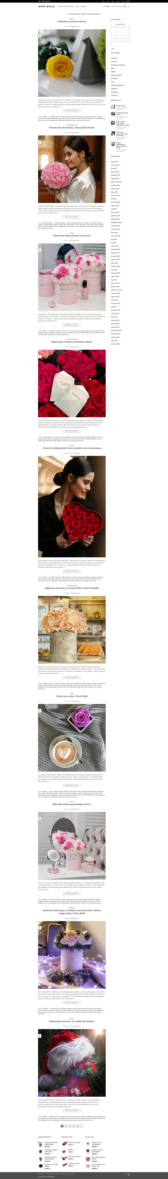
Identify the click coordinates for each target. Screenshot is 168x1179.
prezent (78, 118)
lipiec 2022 (114, 161)
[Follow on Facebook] (125, 1)
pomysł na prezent (71, 118)
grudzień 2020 (115, 215)
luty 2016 (114, 280)
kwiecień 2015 (115, 310)
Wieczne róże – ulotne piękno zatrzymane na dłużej (122, 123)
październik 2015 (116, 290)
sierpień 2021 (115, 189)
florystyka (68, 116)
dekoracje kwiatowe (92, 791)
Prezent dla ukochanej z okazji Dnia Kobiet (72, 127)
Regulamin (41, 1174)
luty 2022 (114, 168)
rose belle (83, 118)
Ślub (112, 82)
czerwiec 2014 (115, 344)
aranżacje (53, 899)
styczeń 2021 (115, 212)
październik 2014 (116, 330)
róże (46, 120)
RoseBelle (89, 118)
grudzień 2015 (115, 286)
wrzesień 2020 (115, 226)
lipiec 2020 (114, 232)
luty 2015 (114, 317)
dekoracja (83, 791)
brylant (61, 791)
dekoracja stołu (86, 1008)
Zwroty (63, 1174)
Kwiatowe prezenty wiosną (72, 21)
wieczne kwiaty (79, 120)
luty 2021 (114, 209)
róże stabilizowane (52, 120)
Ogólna (72, 18)
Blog (113, 1)
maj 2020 (114, 239)
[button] (106, 6)
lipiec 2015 (114, 300)
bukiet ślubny (73, 791)
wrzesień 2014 (115, 334)
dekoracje (93, 1008)
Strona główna (63, 6)
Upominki (114, 88)
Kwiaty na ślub (120, 105)
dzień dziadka (76, 683)
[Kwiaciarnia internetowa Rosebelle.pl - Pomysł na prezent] (47, 6)
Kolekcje (113, 61)
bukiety (63, 116)
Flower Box (74, 116)
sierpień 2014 (115, 337)
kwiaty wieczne (62, 118)
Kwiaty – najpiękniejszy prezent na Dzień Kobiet (121, 145)
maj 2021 (114, 199)
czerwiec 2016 (115, 266)
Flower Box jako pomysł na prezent (72, 235)
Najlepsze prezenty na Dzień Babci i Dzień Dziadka (72, 588)
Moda (113, 68)
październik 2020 (116, 222)
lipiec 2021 (114, 192)
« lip (112, 48)
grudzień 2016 (115, 249)
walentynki (65, 440)
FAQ (123, 1)
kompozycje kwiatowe (90, 116)
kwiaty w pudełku (50, 332)
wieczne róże (86, 120)
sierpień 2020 (115, 229)
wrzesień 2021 (115, 185)
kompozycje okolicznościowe (50, 224)
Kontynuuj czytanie (72, 110)
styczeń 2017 (115, 246)
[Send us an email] (129, 1)
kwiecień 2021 (115, 202)
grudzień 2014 (115, 323)
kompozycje (81, 116)
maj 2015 (114, 307)
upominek (71, 120)
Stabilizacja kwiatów (117, 85)
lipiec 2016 (114, 263)
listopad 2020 (115, 219)
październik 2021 (116, 182)
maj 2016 (114, 269)
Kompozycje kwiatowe (118, 65)
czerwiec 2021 (115, 195)
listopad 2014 (115, 327)
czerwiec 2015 (115, 303)
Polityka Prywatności (53, 1174)
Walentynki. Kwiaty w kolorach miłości (71, 342)
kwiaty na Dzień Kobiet (68, 224)
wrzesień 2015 (115, 293)
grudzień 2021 (115, 175)
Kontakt (118, 1)
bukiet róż (58, 116)
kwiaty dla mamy (42, 795)
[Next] (81, 1126)
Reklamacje (71, 1174)
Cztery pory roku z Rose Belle (72, 696)
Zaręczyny (114, 95)
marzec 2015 (115, 313)
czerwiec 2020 (115, 236)
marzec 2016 (115, 276)
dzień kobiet (74, 223)
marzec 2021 (115, 205)
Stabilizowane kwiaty (63, 120)
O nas (108, 1)
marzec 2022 (115, 165)
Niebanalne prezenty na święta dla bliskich (71, 1021)
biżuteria (53, 116)
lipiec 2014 (114, 340)
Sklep (103, 1)
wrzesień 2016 (115, 256)
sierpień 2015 (115, 297)
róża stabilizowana (100, 118)
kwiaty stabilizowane (52, 118)
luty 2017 (114, 242)
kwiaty (60, 224)
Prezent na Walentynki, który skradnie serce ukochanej (72, 448)
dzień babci (69, 683)
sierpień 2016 (115, 259)
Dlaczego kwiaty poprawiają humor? (71, 804)
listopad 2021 (115, 178)
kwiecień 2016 (115, 273)
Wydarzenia (114, 92)
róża (94, 118)
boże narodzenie (55, 791)
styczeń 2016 (115, 283)
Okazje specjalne (71, 125)
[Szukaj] (129, 6)
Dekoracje (72, 907)
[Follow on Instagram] (127, 1)
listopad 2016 (115, 253)
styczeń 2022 (115, 172)
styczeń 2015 (115, 320)
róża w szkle (41, 120)
